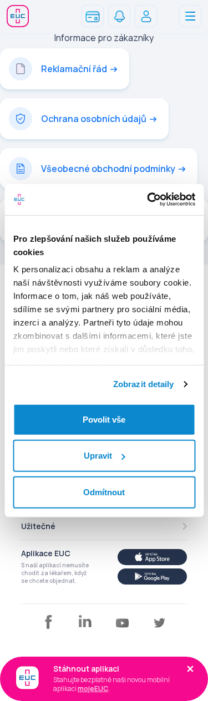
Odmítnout (104, 491)
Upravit (98, 455)
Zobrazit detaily (143, 384)
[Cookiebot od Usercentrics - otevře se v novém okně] (148, 199)
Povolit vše (104, 419)
